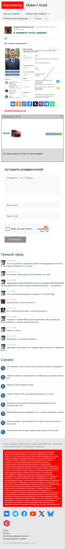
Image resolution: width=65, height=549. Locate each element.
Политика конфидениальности (16, 536)
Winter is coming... (14, 330)
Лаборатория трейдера (36, 14)
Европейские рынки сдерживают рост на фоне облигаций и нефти (35, 412)
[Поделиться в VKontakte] (13, 103)
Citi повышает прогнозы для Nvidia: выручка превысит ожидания (35, 367)
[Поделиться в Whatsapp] (52, 103)
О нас (5, 531)
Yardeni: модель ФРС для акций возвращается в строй (30, 394)
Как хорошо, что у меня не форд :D (22, 339)
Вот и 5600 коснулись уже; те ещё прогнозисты (27, 311)
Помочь (6, 533)
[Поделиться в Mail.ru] (24, 103)
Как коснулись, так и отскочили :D (21, 303)
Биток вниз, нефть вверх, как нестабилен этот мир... (29, 275)
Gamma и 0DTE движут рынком (20, 385)
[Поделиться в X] (35, 103)
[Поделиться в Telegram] (46, 103)
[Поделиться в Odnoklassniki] (18, 103)
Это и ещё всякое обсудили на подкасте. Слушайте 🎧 (30, 294)
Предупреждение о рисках (14, 539)
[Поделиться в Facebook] (29, 103)
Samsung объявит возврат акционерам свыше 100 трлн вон (32, 430)
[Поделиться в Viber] (41, 103)
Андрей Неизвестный (23, 27)
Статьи (38, 18)
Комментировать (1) (15, 110)
